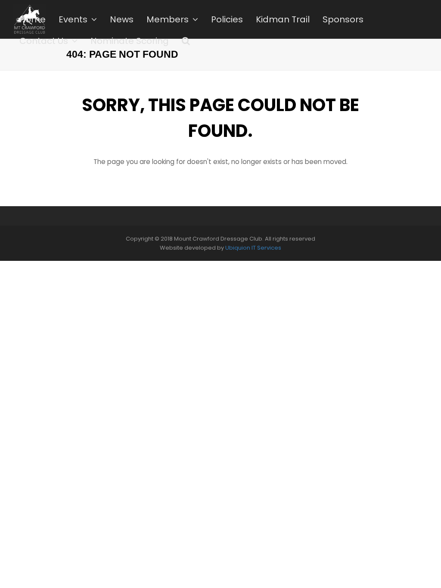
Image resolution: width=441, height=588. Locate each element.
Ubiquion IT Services (253, 248)
